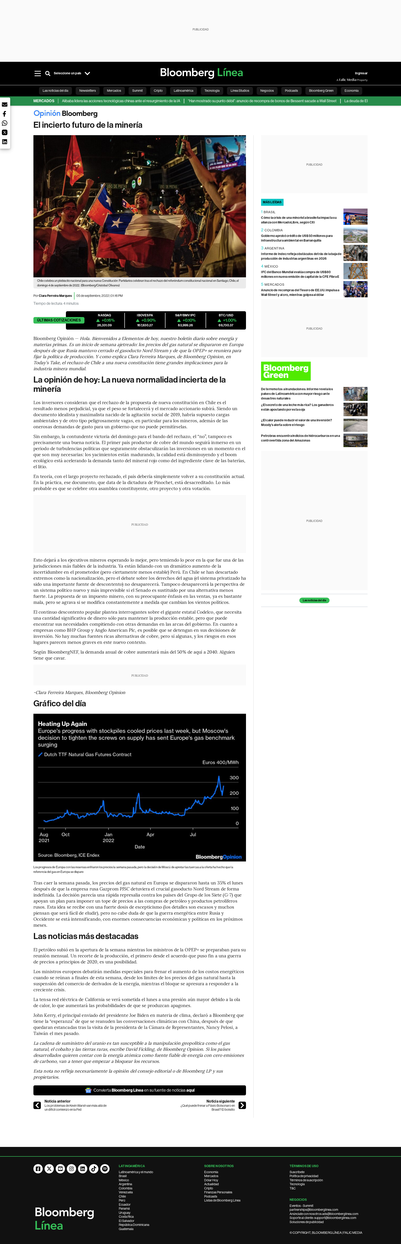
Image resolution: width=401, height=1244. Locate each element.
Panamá (124, 1208)
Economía (211, 1172)
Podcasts (210, 1196)
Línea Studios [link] (240, 90)
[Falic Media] (340, 80)
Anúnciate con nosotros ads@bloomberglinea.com (324, 1214)
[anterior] (37, 1105)
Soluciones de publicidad (307, 1222)
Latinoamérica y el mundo (136, 1172)
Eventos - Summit (301, 1206)
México (124, 1180)
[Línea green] (314, 371)
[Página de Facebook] (38, 1168)
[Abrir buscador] (48, 73)
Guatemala (126, 1229)
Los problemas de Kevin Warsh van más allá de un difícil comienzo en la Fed (76, 1108)
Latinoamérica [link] (183, 90)
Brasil (123, 1176)
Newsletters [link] (87, 90)
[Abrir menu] (37, 73)
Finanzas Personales (218, 1192)
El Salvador (126, 1221)
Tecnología (297, 1184)
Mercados (211, 1176)
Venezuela (126, 1192)
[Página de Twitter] (49, 1168)
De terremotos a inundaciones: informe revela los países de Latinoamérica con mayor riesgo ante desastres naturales (297, 393)
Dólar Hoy (211, 1180)
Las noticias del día (314, 600)
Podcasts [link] (291, 90)
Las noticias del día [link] (55, 90)
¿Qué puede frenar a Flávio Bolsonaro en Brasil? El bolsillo (208, 1108)
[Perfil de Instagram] (71, 1168)
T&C (293, 1188)
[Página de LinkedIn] (82, 1168)
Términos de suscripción (306, 1180)
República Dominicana (134, 1225)
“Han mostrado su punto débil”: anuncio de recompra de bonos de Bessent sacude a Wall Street (237, 101)
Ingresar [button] (361, 73)
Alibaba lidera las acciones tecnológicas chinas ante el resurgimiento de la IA (96, 101)
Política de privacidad (304, 1176)
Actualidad (211, 1184)
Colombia (125, 1188)
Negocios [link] (267, 90)
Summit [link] (137, 90)
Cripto (208, 1188)
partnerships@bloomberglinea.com (314, 1209)
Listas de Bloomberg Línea (222, 1200)
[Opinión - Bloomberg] (200, 114)
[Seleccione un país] (87, 73)
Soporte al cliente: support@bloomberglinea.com (323, 1218)
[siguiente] (242, 1105)
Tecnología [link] (212, 90)
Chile (122, 1196)
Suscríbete (297, 1172)
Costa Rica (126, 1216)
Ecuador (125, 1204)
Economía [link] (352, 90)
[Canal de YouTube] (60, 1168)
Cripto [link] (158, 90)
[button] (4, 104)
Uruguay (124, 1213)
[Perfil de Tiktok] (93, 1168)
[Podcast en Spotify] (105, 1168)
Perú (122, 1200)
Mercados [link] (114, 90)
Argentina (125, 1184)
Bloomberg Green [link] (321, 90)
